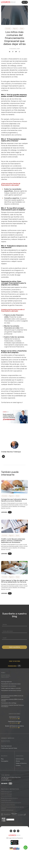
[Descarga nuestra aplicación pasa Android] (14, 843)
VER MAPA (4, 783)
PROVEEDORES (12, 666)
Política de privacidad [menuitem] (6, 796)
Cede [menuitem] (13, 657)
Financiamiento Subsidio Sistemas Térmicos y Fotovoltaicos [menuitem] (12, 706)
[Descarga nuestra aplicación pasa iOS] (14, 841)
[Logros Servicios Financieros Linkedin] (11, 831)
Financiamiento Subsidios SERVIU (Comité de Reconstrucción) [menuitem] (12, 696)
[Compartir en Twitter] (16, 51)
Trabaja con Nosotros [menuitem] (21, 763)
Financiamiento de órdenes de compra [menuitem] (10, 683)
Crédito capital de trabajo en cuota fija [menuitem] (10, 688)
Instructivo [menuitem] (15, 658)
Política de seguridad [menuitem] (6, 791)
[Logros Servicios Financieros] (8, 2)
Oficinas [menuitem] (18, 761)
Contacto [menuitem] (18, 765)
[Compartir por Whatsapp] (19, 51)
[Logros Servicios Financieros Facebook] (14, 831)
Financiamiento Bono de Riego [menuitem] (8, 703)
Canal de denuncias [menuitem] (6, 800)
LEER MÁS (4, 512)
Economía (8, 28)
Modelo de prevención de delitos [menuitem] (9, 798)
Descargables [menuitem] (4, 761)
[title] (14, 836)
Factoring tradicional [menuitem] (6, 681)
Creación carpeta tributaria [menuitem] (8, 804)
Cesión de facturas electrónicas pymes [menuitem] (11, 802)
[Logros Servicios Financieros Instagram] (18, 831)
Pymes (21, 28)
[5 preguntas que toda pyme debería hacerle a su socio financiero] (14, 486)
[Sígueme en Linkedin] (3, 456)
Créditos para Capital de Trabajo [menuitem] (9, 748)
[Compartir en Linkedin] (9, 51)
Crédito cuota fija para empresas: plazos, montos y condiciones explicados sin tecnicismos (13, 540)
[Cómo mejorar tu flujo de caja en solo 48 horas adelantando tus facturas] (14, 567)
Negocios (15, 28)
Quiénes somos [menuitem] (20, 758)
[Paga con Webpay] (15, 848)
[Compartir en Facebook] (12, 51)
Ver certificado (14, 718)
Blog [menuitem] (2, 758)
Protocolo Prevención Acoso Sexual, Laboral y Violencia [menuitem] (12, 808)
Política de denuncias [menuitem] (6, 794)
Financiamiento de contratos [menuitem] (8, 686)
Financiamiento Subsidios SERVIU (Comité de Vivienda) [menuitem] (12, 700)
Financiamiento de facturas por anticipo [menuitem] (11, 690)
